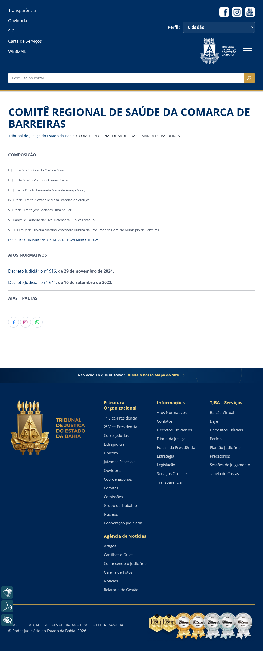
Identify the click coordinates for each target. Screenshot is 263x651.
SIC (11, 30)
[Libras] (7, 592)
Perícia (216, 438)
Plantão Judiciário (225, 447)
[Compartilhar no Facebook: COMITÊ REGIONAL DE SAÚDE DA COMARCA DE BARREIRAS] (13, 322)
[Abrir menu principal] (247, 51)
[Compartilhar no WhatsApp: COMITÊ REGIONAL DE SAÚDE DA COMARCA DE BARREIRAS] (37, 322)
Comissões (113, 496)
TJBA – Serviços (226, 402)
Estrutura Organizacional (120, 405)
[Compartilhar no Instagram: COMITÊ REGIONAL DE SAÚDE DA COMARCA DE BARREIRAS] (25, 322)
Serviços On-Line (172, 473)
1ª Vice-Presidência (120, 418)
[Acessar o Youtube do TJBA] (250, 12)
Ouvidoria (17, 20)
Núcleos (111, 514)
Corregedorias (116, 435)
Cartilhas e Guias (118, 554)
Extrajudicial (114, 444)
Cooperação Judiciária (123, 522)
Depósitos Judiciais (226, 429)
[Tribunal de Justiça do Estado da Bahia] (218, 51)
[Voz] (7, 606)
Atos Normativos (172, 412)
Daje (214, 421)
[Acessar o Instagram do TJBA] (237, 12)
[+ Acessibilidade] (7, 620)
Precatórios (220, 456)
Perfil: (174, 27)
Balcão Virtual (222, 412)
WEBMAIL (17, 51)
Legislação (166, 464)
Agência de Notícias (125, 536)
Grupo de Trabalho (120, 505)
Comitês (111, 487)
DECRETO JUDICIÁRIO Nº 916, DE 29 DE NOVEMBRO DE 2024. (53, 239)
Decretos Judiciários (174, 429)
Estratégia (165, 456)
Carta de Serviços (25, 41)
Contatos (165, 421)
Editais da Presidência (176, 447)
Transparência (22, 10)
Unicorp (111, 452)
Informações (171, 402)
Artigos (110, 545)
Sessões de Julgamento (230, 464)
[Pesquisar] (249, 78)
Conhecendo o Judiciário (125, 563)
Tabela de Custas (224, 473)
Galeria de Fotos (118, 572)
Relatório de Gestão (121, 589)
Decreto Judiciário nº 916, (32, 271)
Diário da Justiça (171, 438)
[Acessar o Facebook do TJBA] (224, 12)
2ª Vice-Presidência (120, 426)
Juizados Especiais (119, 461)
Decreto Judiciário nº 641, (32, 282)
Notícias (111, 580)
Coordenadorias (118, 479)
